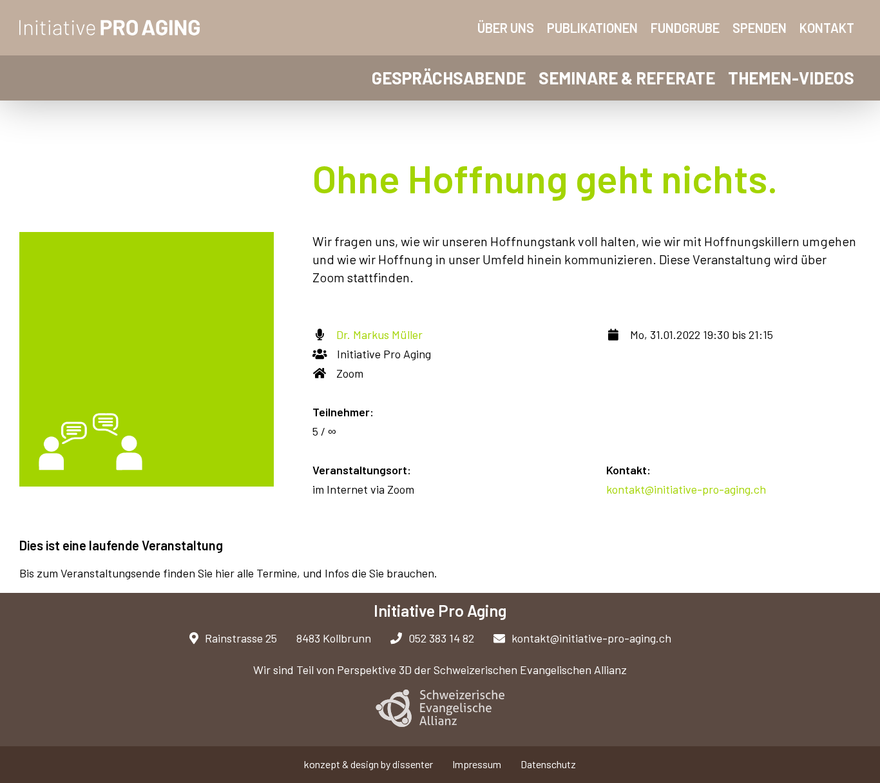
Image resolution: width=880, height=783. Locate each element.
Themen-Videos (791, 78)
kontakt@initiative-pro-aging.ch (686, 489)
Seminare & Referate (627, 78)
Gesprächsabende (449, 78)
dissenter (412, 764)
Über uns (505, 27)
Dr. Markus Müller (379, 334)
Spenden (759, 27)
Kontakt (826, 27)
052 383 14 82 (441, 638)
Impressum (476, 764)
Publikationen (592, 27)
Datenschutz (548, 764)
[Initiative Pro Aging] (110, 27)
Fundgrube (685, 27)
